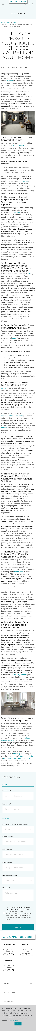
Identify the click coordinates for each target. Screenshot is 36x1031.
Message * (6, 888)
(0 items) (32, 4)
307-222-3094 (9, 953)
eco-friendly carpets (18, 675)
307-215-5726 (9, 969)
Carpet (10, 81)
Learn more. (14, 1020)
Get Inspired (9, 992)
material (4, 428)
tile (11, 416)
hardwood (5, 416)
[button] (25, 4)
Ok (18, 1024)
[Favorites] (29, 4)
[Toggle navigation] (3, 4)
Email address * (7, 849)
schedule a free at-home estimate (17, 758)
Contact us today (27, 756)
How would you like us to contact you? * (16, 824)
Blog (14, 22)
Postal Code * (7, 862)
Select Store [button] (16, 13)
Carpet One (5, 22)
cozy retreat (23, 181)
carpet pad (18, 572)
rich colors (16, 212)
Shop (6, 983)
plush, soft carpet (20, 146)
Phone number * (8, 836)
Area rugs (5, 388)
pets (14, 338)
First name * (6, 791)
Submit (18, 927)
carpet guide (18, 754)
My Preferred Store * (9, 875)
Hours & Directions (9, 955)
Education (9, 1001)
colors (29, 274)
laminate (19, 416)
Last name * (6, 804)
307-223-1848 (26, 953)
